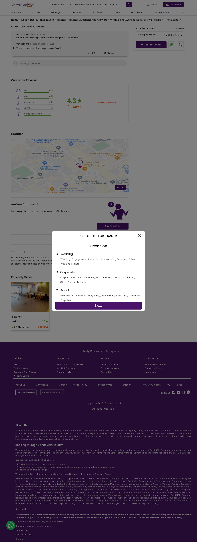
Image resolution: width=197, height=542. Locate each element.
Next (98, 305)
